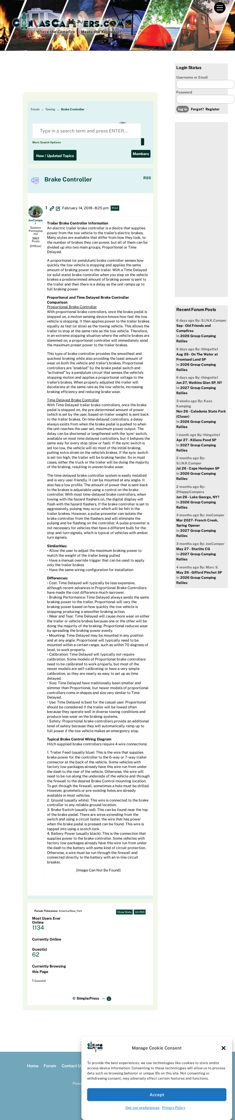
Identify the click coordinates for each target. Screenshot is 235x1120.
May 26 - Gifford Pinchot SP (199, 572)
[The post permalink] (52, 208)
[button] (223, 1048)
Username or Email (192, 77)
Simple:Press (88, 998)
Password (184, 92)
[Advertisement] (85, 77)
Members (141, 154)
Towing (50, 109)
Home (32, 1065)
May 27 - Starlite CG (193, 549)
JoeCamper (35, 221)
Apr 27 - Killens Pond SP (196, 440)
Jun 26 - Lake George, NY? (197, 497)
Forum (35, 109)
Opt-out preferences (142, 1108)
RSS (147, 178)
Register (212, 109)
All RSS (139, 912)
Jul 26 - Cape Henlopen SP (198, 468)
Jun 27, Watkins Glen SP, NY (199, 383)
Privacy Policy (173, 1108)
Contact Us (72, 1065)
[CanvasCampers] (68, 36)
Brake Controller (72, 109)
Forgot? (197, 109)
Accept (157, 1094)
